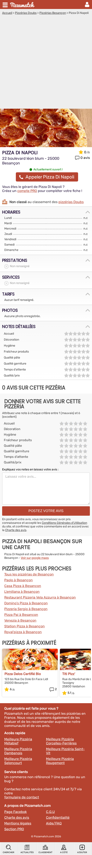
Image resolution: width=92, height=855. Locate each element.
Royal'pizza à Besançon (23, 632)
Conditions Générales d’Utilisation (64, 523)
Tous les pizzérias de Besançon (29, 574)
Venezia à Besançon (20, 620)
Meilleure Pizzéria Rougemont (60, 761)
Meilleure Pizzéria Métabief (18, 741)
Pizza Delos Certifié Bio (22, 674)
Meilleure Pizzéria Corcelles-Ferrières (61, 741)
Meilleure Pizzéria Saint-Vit (65, 751)
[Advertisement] (46, 63)
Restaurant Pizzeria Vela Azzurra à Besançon (40, 597)
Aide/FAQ (54, 823)
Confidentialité (58, 817)
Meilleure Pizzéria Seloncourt (18, 761)
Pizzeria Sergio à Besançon (25, 609)
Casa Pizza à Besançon (22, 586)
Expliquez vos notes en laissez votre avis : (30, 469)
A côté (64, 852)
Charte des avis (15, 530)
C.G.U (50, 812)
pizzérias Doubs (71, 202)
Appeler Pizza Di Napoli (49, 177)
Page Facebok (15, 812)
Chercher (8, 852)
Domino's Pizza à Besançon (26, 603)
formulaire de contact (21, 797)
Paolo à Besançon (18, 580)
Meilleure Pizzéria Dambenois (18, 751)
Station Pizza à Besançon (24, 626)
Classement (45, 852)
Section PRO (14, 829)
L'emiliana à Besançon (22, 592)
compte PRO (27, 191)
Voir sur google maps (35, 558)
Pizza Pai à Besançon (21, 615)
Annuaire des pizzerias (23, 4)
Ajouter (82, 852)
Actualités (27, 852)
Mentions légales (17, 823)
